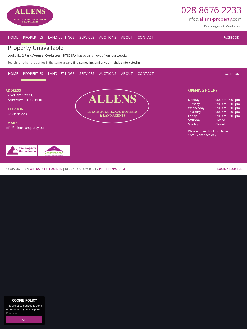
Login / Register (229, 169)
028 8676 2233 (211, 10)
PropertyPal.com (112, 169)
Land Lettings (61, 37)
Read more (12, 313)
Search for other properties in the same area (38, 62)
